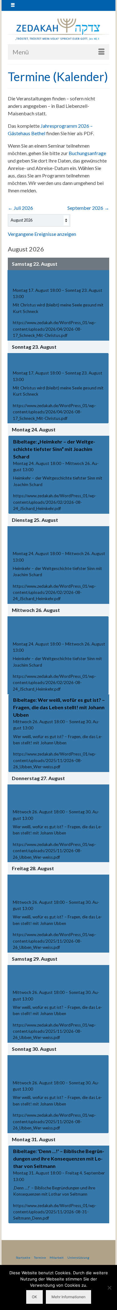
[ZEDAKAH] (58, 30)
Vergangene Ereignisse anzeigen (42, 234)
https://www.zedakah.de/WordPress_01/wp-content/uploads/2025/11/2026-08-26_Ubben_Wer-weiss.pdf (54, 760)
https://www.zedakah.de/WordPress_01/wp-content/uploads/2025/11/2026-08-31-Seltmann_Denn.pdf (54, 1212)
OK (34, 1296)
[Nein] (109, 1288)
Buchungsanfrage (87, 153)
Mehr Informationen (68, 1296)
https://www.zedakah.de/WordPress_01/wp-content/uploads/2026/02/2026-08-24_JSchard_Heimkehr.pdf (54, 502)
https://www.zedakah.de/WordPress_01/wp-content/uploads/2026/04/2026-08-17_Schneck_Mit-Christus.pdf (54, 329)
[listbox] (39, 220)
